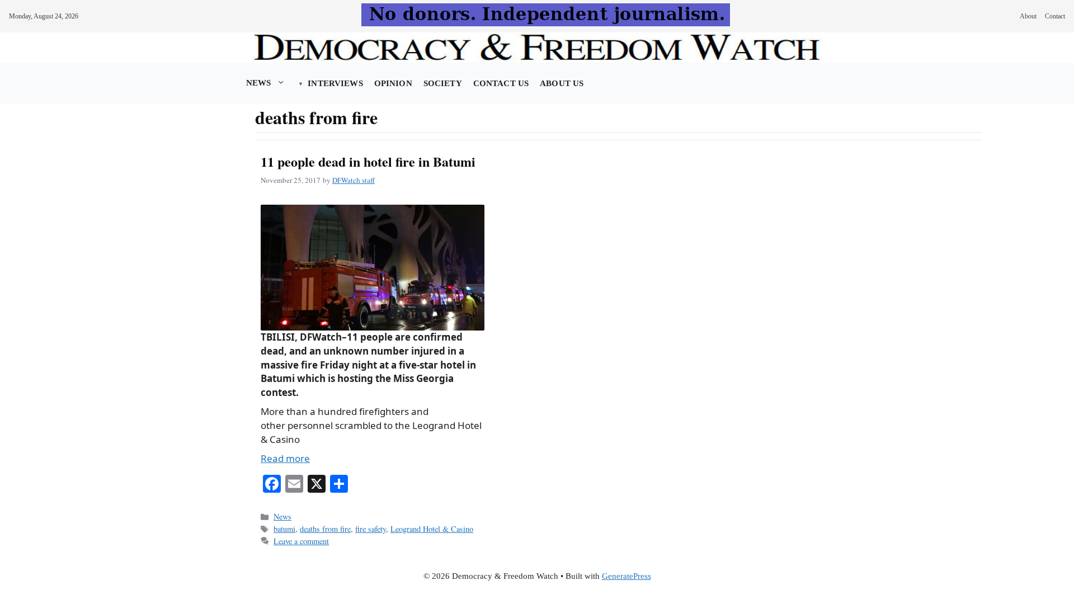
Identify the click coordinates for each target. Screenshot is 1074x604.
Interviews (335, 83)
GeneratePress (626, 576)
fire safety (370, 528)
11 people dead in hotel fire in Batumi (368, 161)
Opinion (393, 83)
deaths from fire (325, 528)
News (258, 82)
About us (561, 83)
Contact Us (501, 83)
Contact (1055, 16)
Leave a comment (301, 541)
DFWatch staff (353, 180)
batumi (284, 528)
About (1028, 16)
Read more (285, 458)
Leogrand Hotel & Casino (431, 528)
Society (442, 83)
